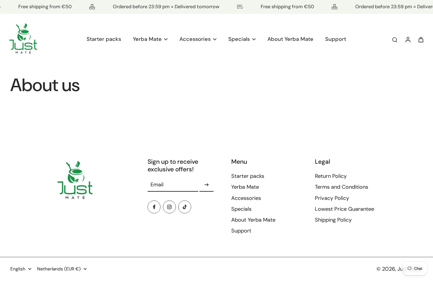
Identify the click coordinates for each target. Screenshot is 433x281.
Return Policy (331, 176)
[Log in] (407, 39)
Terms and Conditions (341, 186)
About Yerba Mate (253, 219)
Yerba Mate (245, 186)
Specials (241, 209)
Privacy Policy (332, 198)
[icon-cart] (420, 39)
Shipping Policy (333, 219)
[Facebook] (154, 206)
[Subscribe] (206, 185)
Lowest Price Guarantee (344, 209)
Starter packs (247, 176)
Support (241, 230)
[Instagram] (169, 206)
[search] (394, 39)
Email (157, 184)
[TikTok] (184, 206)
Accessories (246, 198)
